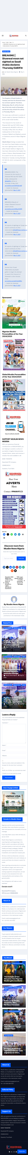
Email (4, 750)
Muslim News (6, 51)
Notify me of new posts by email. (12, 773)
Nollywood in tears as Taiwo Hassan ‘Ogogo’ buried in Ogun (12, 1027)
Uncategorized (8, 1035)
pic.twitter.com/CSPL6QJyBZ (13, 185)
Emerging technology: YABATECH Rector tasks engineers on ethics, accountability (13, 1052)
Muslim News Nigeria (12, 72)
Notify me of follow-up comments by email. (14, 770)
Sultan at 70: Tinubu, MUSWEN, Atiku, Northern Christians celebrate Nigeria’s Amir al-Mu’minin (14, 644)
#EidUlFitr (8, 181)
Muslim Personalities (17, 963)
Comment (5, 723)
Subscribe (21, 558)
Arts (6, 1011)
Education (7, 963)
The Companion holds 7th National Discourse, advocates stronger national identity (13, 672)
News (23, 628)
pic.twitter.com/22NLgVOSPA (13, 209)
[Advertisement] (14, 17)
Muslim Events (8, 628)
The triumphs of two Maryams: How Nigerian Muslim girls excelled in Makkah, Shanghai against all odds (13, 981)
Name (4, 745)
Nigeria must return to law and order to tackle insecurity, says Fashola (13, 700)
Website (4, 755)
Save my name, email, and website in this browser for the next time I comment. (13, 764)
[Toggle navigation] (2, 36)
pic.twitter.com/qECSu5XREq (13, 281)
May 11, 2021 (16, 190)
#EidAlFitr (16, 230)
